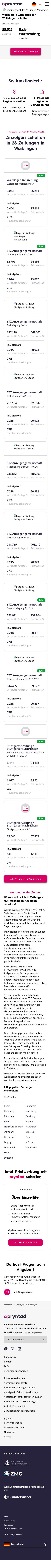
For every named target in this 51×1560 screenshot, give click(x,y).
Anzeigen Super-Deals (15, 1382)
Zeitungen (20, 1304)
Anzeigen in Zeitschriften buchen (21, 1392)
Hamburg (9, 1111)
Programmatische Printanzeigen (20, 1401)
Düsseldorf (9, 1137)
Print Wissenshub (13, 1422)
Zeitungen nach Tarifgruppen (19, 1410)
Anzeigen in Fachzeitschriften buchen (23, 1396)
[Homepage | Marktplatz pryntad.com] (12, 4)
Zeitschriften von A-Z (15, 1406)
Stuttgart (8, 1131)
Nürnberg (31, 1111)
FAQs (6, 1366)
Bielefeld (30, 1131)
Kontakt (8, 1361)
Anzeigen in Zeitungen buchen (19, 1387)
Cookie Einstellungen (13, 1528)
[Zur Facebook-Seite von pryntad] (5, 1348)
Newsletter (9, 1431)
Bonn (28, 1137)
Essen (7, 1152)
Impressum (9, 1525)
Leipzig (7, 1142)
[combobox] (34, 4)
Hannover (31, 1105)
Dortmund (9, 1147)
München (9, 1116)
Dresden (8, 1157)
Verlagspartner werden (16, 1370)
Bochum (30, 1121)
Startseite (8, 1304)
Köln (6, 1121)
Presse (7, 1436)
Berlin (7, 1105)
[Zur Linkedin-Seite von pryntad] (19, 1348)
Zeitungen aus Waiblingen (25, 51)
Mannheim (31, 1147)
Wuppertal (31, 1126)
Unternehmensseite (14, 1427)
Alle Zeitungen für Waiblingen (25, 878)
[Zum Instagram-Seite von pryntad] (12, 1348)
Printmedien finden (25, 1242)
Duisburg (30, 1116)
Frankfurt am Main (13, 1126)
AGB (6, 1516)
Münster (30, 1142)
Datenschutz (9, 1520)
